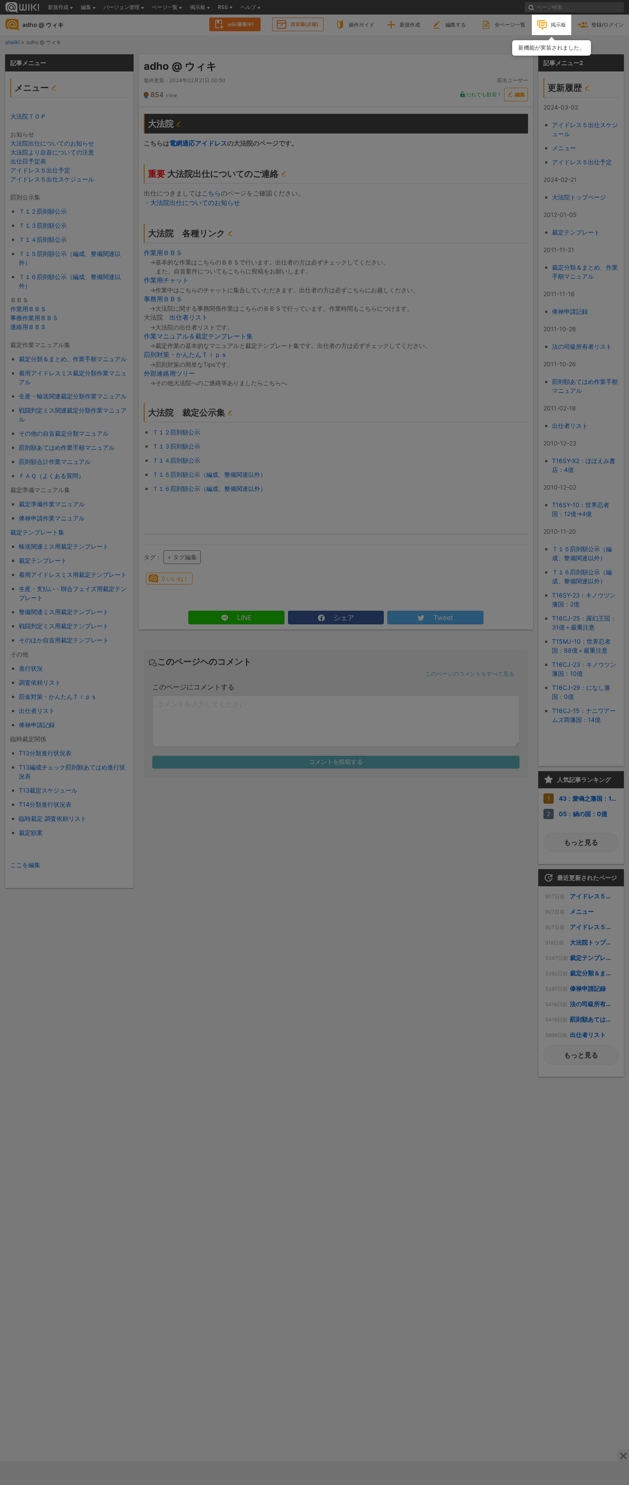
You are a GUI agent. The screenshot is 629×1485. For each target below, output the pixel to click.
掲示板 (558, 24)
